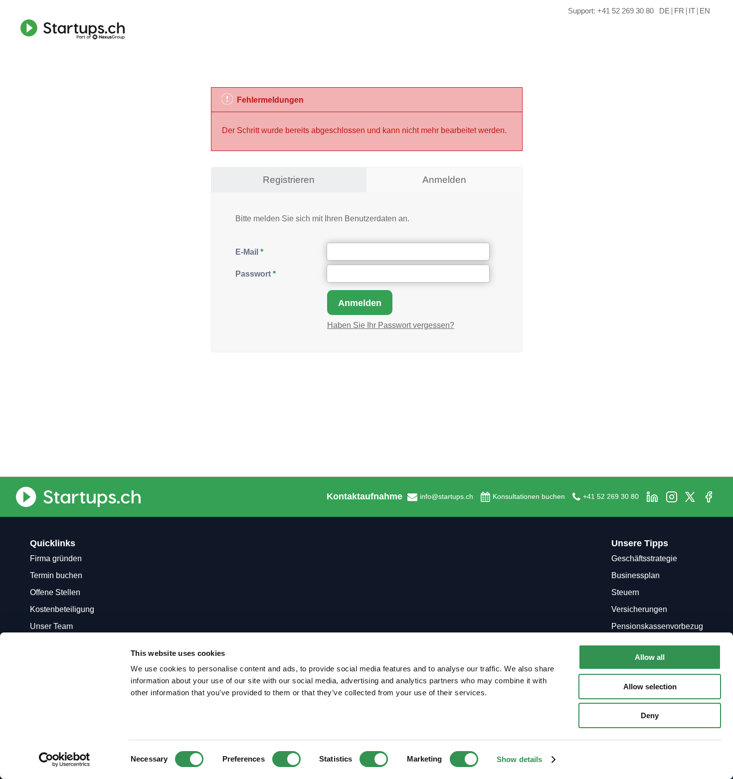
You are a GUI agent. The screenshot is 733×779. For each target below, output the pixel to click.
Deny (650, 715)
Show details (519, 759)
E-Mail (246, 252)
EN (705, 11)
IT (692, 11)
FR (679, 11)
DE (664, 11)
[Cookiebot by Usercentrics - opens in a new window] (64, 759)
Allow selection (650, 686)
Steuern (625, 592)
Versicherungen (639, 609)
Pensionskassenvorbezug (657, 626)
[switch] (286, 759)
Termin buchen (56, 575)
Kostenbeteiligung (62, 609)
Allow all (650, 657)
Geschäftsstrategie (644, 558)
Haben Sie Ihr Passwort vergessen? (390, 325)
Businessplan (635, 575)
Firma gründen (56, 558)
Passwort (253, 274)
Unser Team (51, 626)
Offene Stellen (55, 592)
